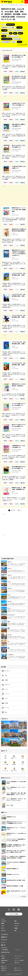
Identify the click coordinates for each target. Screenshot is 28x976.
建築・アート (14, 758)
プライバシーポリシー (18, 956)
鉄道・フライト (14, 770)
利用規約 (3, 958)
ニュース (3, 942)
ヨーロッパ (7, 670)
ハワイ (6, 689)
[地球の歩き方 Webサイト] (6, 1)
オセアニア (7, 684)
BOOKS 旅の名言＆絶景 (6, 39)
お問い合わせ (17, 962)
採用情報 (3, 962)
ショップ (22, 770)
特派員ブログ (4, 937)
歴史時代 (20, 33)
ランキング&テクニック (18, 30)
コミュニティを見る (13, 914)
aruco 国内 (4, 30)
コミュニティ (4, 947)
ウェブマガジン (4, 934)
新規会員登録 (5, 949)
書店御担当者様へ (4, 960)
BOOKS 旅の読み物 (6, 41)
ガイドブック (6, 5)
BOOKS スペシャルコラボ (13, 36)
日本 (6, 712)
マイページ (18, 949)
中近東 (6, 703)
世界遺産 (14, 764)
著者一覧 (3, 945)
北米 (6, 675)
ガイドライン (17, 958)
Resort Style (5, 33)
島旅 (11, 33)
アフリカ (7, 707)
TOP (2, 5)
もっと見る (22, 896)
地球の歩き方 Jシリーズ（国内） (8, 27)
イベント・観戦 (5, 764)
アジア (6, 698)
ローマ (16, 565)
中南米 (6, 680)
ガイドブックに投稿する (19, 960)
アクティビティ (5, 770)
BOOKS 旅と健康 (17, 39)
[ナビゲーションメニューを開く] (26, 1)
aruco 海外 (19, 27)
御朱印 (15, 33)
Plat (10, 30)
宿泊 (23, 758)
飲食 (5, 758)
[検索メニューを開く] (22, 2)
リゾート (7, 693)
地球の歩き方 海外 (10, 24)
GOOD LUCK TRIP (5, 952)
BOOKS (13, 41)
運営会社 (3, 956)
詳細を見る (23, 71)
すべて (3, 24)
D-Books (19, 41)
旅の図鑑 (3, 36)
